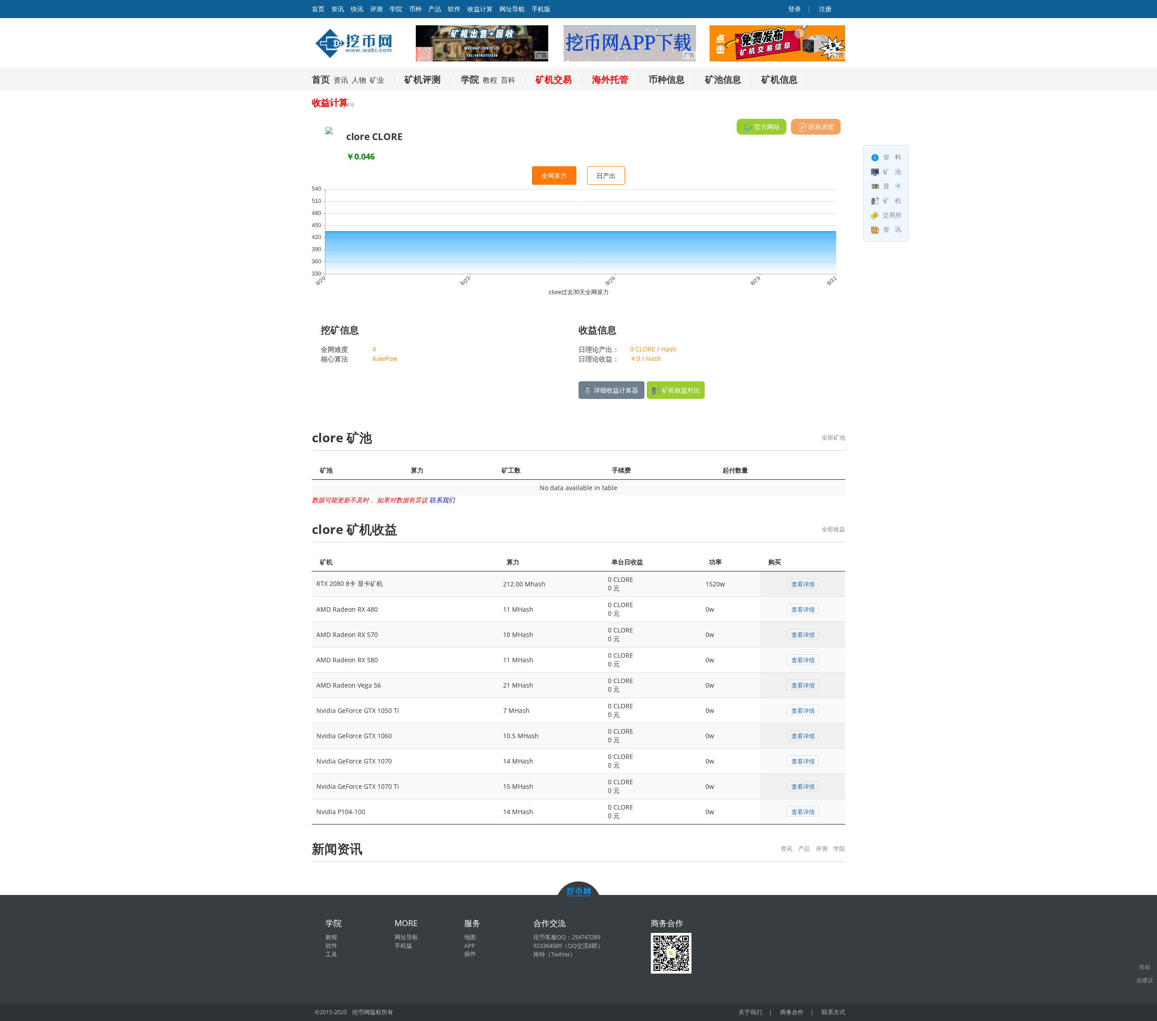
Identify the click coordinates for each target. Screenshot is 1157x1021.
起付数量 (735, 470)
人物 (359, 80)
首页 (321, 79)
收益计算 (480, 9)
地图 (470, 937)
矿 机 (891, 200)
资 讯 (891, 229)
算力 (417, 470)
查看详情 (803, 584)
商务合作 (792, 1012)
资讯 (337, 9)
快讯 (357, 9)
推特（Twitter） (554, 954)
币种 (415, 9)
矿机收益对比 (680, 390)
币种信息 (667, 79)
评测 (376, 9)
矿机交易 (554, 79)
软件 (454, 9)
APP (469, 945)
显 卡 (891, 186)
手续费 (621, 470)
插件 (470, 954)
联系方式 (833, 1012)
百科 (508, 80)
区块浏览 (820, 126)
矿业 (377, 80)
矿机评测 (422, 79)
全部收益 (833, 529)
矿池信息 (723, 79)
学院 (396, 9)
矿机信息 (780, 79)
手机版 (540, 9)
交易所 (891, 215)
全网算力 (554, 175)
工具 (331, 954)
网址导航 (512, 9)
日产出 (606, 175)
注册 (824, 9)
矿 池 (891, 171)
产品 (434, 9)
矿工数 (511, 470)
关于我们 (750, 1012)
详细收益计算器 (616, 390)
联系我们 (442, 500)
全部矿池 (833, 437)
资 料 (891, 157)
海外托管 (610, 79)
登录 (793, 9)
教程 (490, 80)
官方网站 (766, 126)
